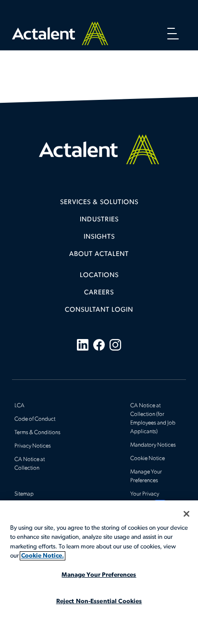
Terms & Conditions (37, 433)
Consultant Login (99, 310)
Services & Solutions (99, 202)
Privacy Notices (32, 446)
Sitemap (24, 494)
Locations (99, 275)
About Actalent (99, 254)
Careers (99, 292)
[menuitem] (99, 206)
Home (60, 33)
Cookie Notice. (42, 556)
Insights (99, 237)
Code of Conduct (34, 419)
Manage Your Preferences (99, 575)
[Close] (186, 513)
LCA (19, 406)
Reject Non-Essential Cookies (99, 601)
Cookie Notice (147, 458)
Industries (99, 219)
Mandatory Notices (153, 445)
